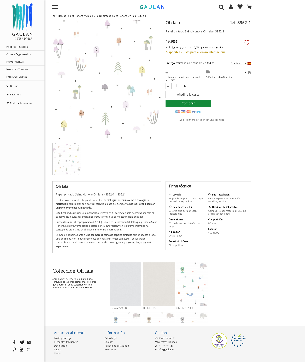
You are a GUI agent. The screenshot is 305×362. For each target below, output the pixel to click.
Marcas (62, 15)
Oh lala (89, 15)
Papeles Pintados (17, 47)
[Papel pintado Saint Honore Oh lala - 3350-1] (206, 284)
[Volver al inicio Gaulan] (53, 15)
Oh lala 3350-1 (184, 307)
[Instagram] (29, 343)
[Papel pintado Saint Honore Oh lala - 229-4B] (173, 284)
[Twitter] (21, 343)
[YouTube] (21, 350)
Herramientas (15, 61)
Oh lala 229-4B (151, 307)
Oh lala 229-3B (118, 307)
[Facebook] (14, 343)
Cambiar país (239, 63)
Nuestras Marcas (16, 76)
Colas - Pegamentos (18, 54)
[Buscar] (221, 7)
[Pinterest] (14, 350)
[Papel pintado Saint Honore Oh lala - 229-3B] (139, 284)
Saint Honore (75, 15)
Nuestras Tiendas (17, 69)
